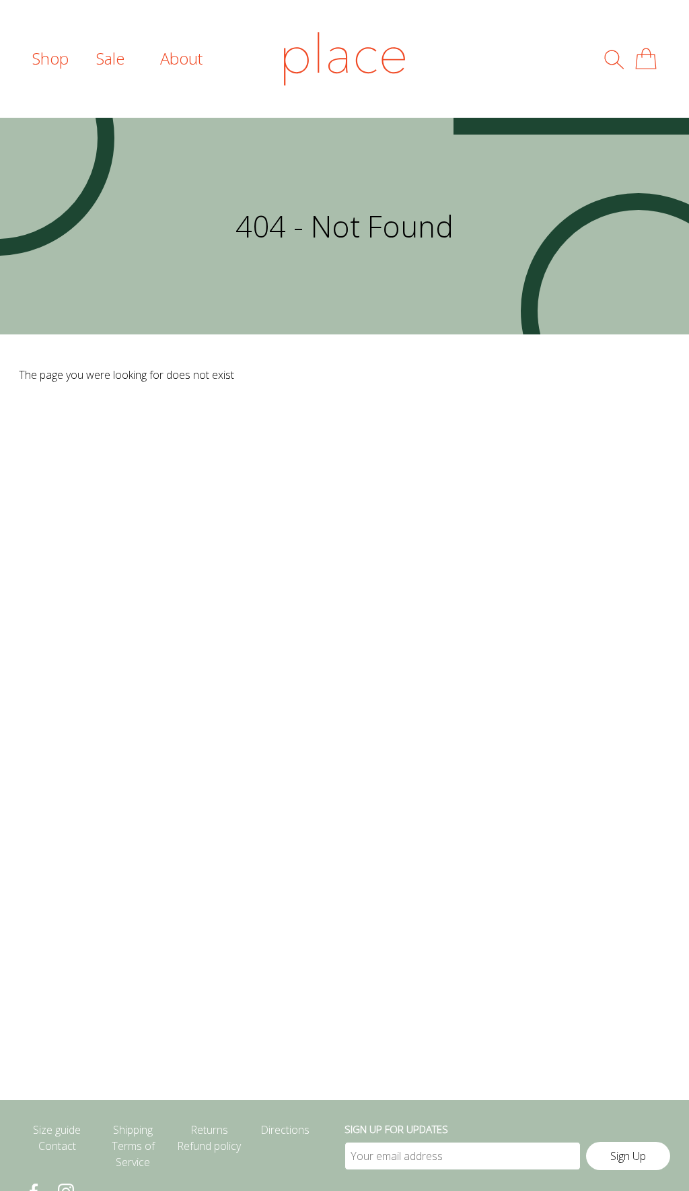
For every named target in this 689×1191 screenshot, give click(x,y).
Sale (110, 58)
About (181, 58)
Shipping (133, 1129)
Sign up (628, 1156)
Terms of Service (133, 1154)
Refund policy (209, 1146)
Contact (57, 1146)
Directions (285, 1129)
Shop (50, 58)
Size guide (57, 1129)
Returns (209, 1129)
